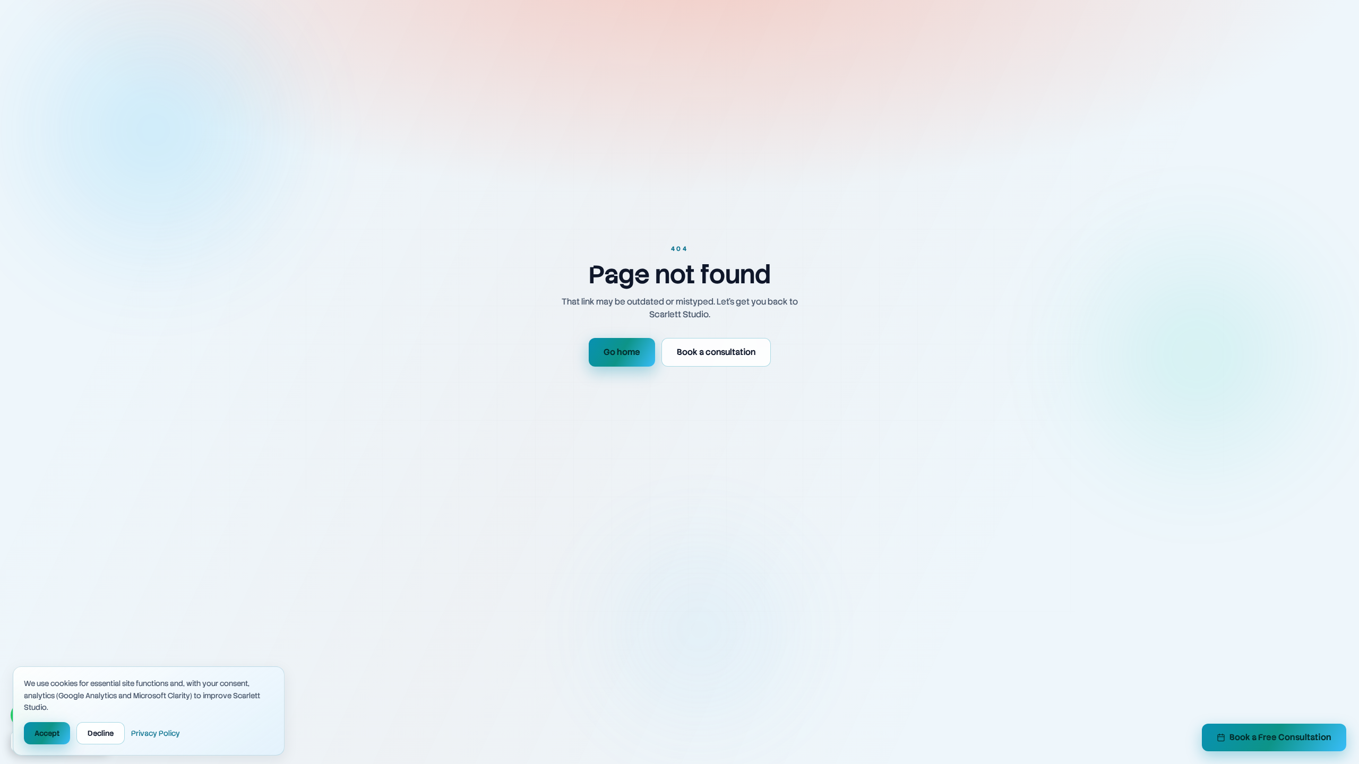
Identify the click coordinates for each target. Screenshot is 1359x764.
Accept (47, 733)
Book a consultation (716, 352)
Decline (101, 733)
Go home (622, 352)
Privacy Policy (155, 733)
